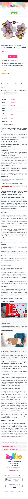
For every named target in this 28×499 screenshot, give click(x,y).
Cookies (23, 476)
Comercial (13, 105)
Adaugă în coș (12, 56)
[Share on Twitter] (20, 80)
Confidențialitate (6, 476)
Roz (14, 99)
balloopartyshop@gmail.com (10, 277)
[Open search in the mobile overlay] (22, 6)
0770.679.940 (15, 464)
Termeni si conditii (16, 476)
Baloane (12, 114)
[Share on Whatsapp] (25, 80)
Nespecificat (13, 102)
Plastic (12, 118)
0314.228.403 (15, 465)
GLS (16, 231)
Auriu (12, 99)
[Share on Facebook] (18, 80)
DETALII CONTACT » (14, 470)
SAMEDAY (11, 231)
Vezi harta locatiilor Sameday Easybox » (11, 142)
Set (11, 109)
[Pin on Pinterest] (23, 80)
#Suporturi (14, 13)
